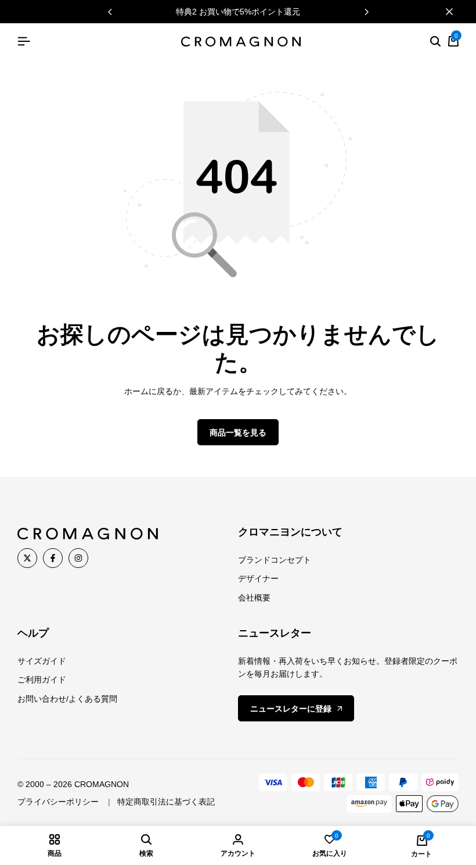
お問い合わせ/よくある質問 (67, 698)
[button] (366, 11)
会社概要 (254, 597)
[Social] (27, 558)
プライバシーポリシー (58, 801)
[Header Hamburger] (23, 41)
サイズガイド (41, 661)
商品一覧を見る (238, 432)
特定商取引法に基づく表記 (166, 801)
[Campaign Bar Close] (455, 11)
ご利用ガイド (41, 679)
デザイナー (258, 578)
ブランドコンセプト (274, 559)
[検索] (435, 41)
